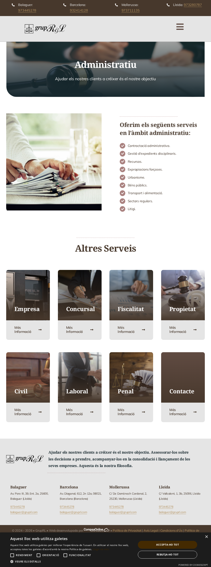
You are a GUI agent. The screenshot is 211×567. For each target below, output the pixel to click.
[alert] (105, 549)
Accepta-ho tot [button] (167, 544)
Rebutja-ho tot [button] (168, 554)
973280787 (193, 5)
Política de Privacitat (127, 530)
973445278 (27, 10)
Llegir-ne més (101, 549)
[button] (71, 561)
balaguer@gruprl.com (24, 512)
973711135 (131, 10)
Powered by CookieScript (193, 564)
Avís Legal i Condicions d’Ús (163, 530)
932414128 (79, 10)
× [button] (206, 536)
